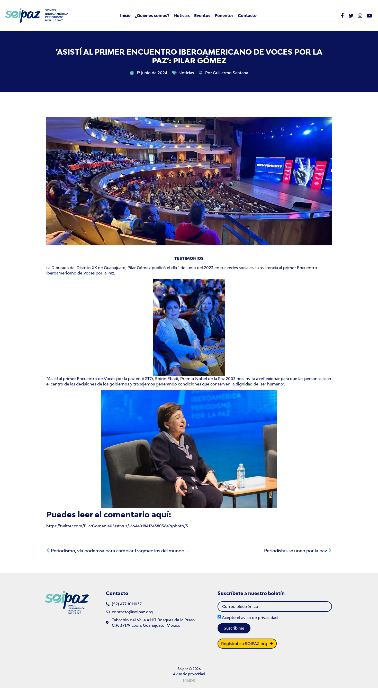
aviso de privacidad (259, 617)
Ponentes (224, 15)
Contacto (247, 15)
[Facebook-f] (342, 15)
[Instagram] (360, 15)
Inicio (125, 15)
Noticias (182, 15)
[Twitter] (351, 15)
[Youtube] (369, 15)
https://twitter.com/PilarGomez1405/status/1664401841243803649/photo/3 (117, 525)
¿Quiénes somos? (152, 15)
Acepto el (250, 617)
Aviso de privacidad (189, 674)
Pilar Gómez (139, 267)
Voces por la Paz (98, 273)
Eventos (202, 15)
